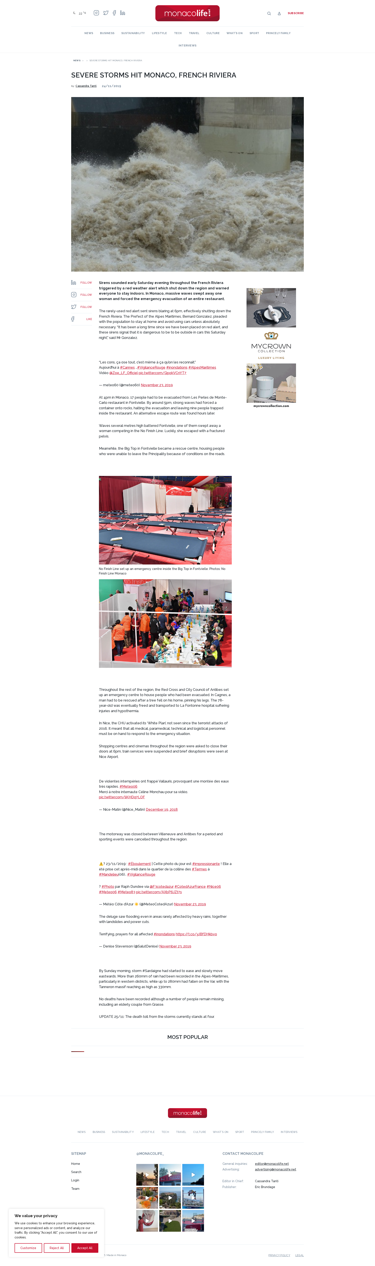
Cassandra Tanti (86, 85)
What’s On (235, 33)
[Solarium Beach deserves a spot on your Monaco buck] (193, 1174)
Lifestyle (159, 33)
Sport (254, 33)
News (88, 33)
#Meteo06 (128, 786)
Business (107, 33)
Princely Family (278, 33)
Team (75, 1188)
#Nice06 (214, 887)
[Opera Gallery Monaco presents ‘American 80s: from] (147, 1220)
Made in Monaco (116, 1254)
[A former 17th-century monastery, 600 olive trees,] (170, 1220)
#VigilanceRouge (151, 367)
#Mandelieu (108, 874)
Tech (178, 33)
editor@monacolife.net (272, 1163)
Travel (194, 33)
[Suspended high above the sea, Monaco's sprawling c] (170, 1197)
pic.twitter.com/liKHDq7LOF (122, 797)
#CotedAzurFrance (190, 887)
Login (75, 1180)
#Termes (199, 869)
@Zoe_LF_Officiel (123, 373)
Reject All (57, 1248)
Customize (28, 1248)
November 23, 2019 (157, 385)
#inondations (177, 367)
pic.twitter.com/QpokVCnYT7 (162, 373)
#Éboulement (139, 864)
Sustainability (133, 33)
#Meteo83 (126, 892)
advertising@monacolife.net (275, 1169)
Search (76, 1172)
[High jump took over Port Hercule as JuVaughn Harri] (193, 1197)
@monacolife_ (150, 1154)
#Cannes (127, 367)
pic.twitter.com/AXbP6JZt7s (159, 892)
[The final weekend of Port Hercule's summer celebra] (193, 1220)
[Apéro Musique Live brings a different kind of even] (170, 1174)
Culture (213, 33)
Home (75, 1163)
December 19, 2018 (162, 809)
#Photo (108, 887)
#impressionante (206, 864)
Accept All (84, 1248)
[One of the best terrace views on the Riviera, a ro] (147, 1197)
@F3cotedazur (162, 887)
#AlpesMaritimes (202, 367)
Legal (299, 1255)
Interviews (187, 45)
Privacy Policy (279, 1255)
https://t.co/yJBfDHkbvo (196, 934)
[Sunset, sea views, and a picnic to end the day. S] (147, 1174)
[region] (56, 1233)
